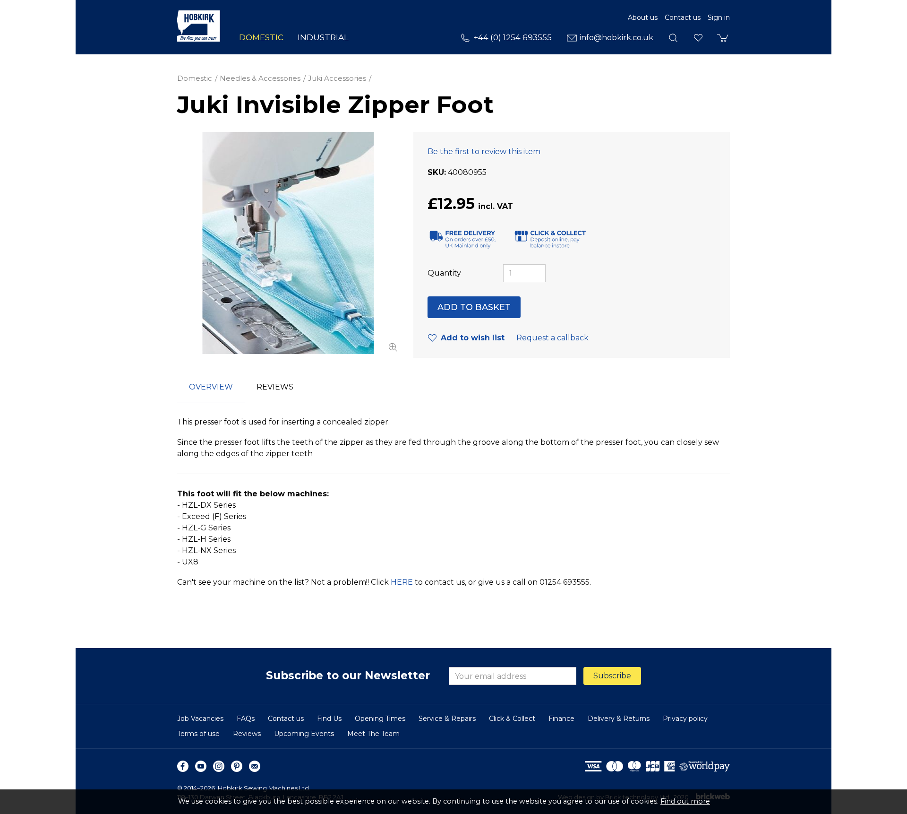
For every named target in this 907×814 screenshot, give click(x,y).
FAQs (246, 718)
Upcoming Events (304, 733)
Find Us (329, 718)
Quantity (444, 272)
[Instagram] (219, 766)
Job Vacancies (200, 718)
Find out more (685, 801)
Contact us (683, 17)
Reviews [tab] (275, 386)
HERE (402, 582)
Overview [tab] (211, 386)
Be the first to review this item (484, 151)
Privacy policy (685, 718)
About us (643, 17)
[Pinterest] (237, 766)
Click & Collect (512, 718)
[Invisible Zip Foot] (288, 243)
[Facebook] (183, 766)
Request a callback (552, 337)
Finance (561, 718)
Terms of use (198, 733)
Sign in (719, 17)
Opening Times (380, 718)
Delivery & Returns (619, 718)
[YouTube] (201, 766)
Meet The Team (373, 733)
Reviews (247, 733)
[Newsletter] (255, 766)
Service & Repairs (447, 718)
